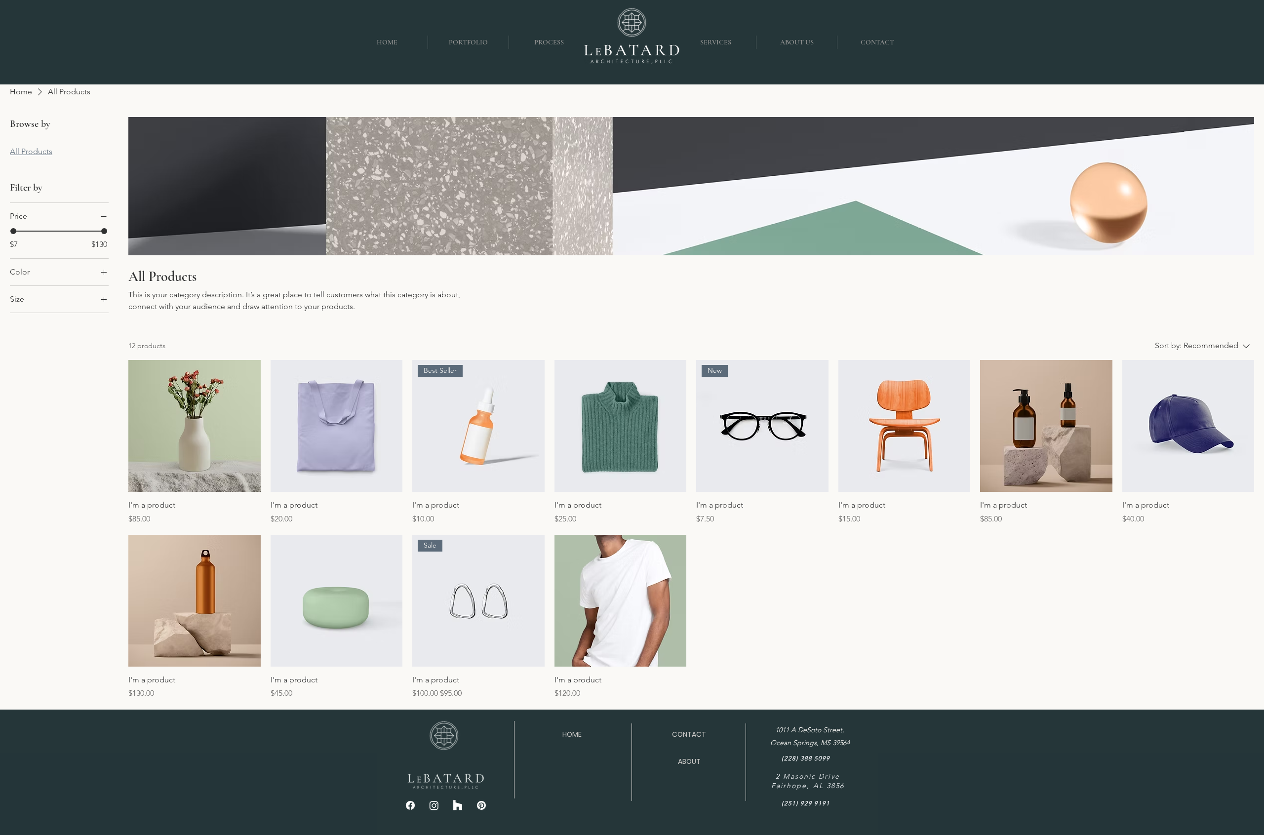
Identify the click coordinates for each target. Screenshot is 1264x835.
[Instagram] (434, 805)
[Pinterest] (481, 805)
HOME (572, 734)
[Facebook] (410, 805)
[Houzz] (458, 805)
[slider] (13, 231)
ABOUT (689, 761)
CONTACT (689, 734)
